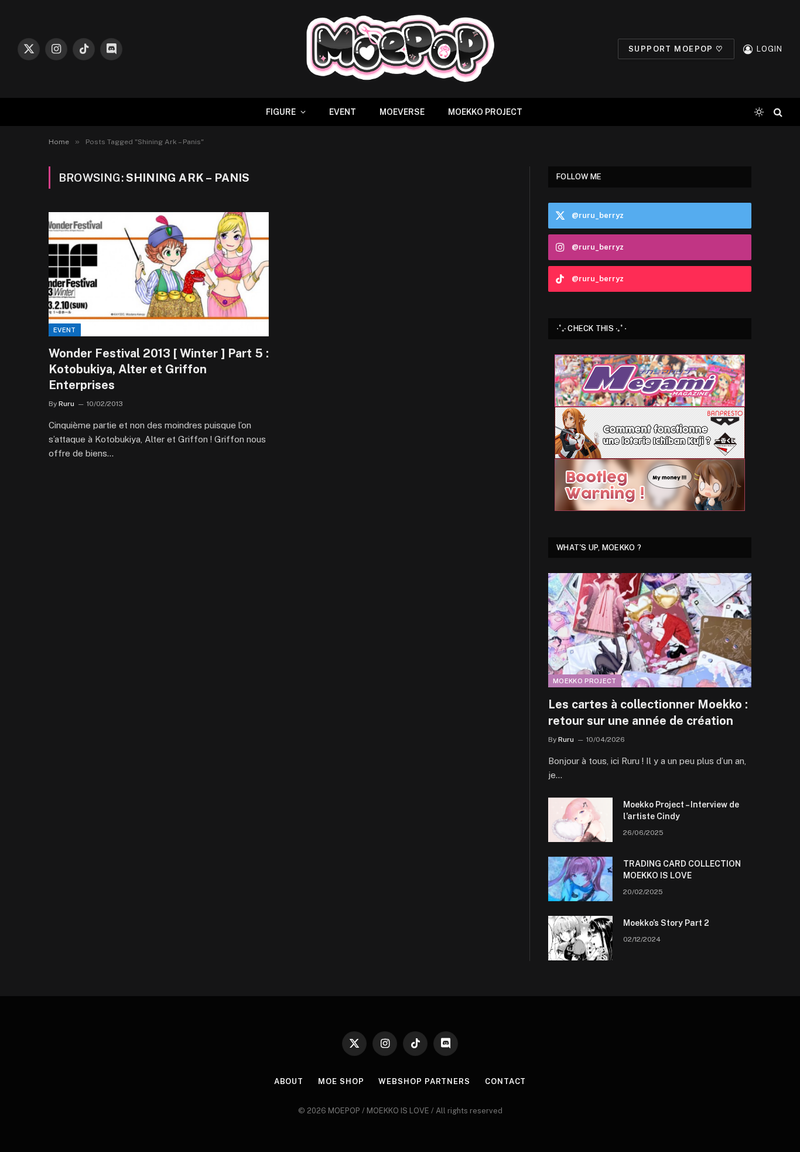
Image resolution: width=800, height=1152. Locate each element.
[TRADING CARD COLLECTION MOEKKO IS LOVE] (580, 879)
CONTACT (505, 1081)
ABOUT (289, 1081)
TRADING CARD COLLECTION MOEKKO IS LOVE (682, 869)
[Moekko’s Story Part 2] (580, 938)
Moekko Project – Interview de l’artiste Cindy (681, 810)
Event (64, 329)
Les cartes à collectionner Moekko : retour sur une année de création (648, 712)
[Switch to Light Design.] (759, 112)
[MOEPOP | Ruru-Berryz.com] (400, 49)
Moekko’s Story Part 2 (666, 923)
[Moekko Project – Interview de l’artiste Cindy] (580, 819)
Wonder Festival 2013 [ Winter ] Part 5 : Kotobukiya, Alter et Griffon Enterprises (159, 369)
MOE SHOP (341, 1081)
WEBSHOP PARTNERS (424, 1081)
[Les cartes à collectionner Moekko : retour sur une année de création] (649, 630)
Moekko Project (585, 680)
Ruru (66, 404)
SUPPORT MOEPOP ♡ (676, 49)
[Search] (776, 112)
